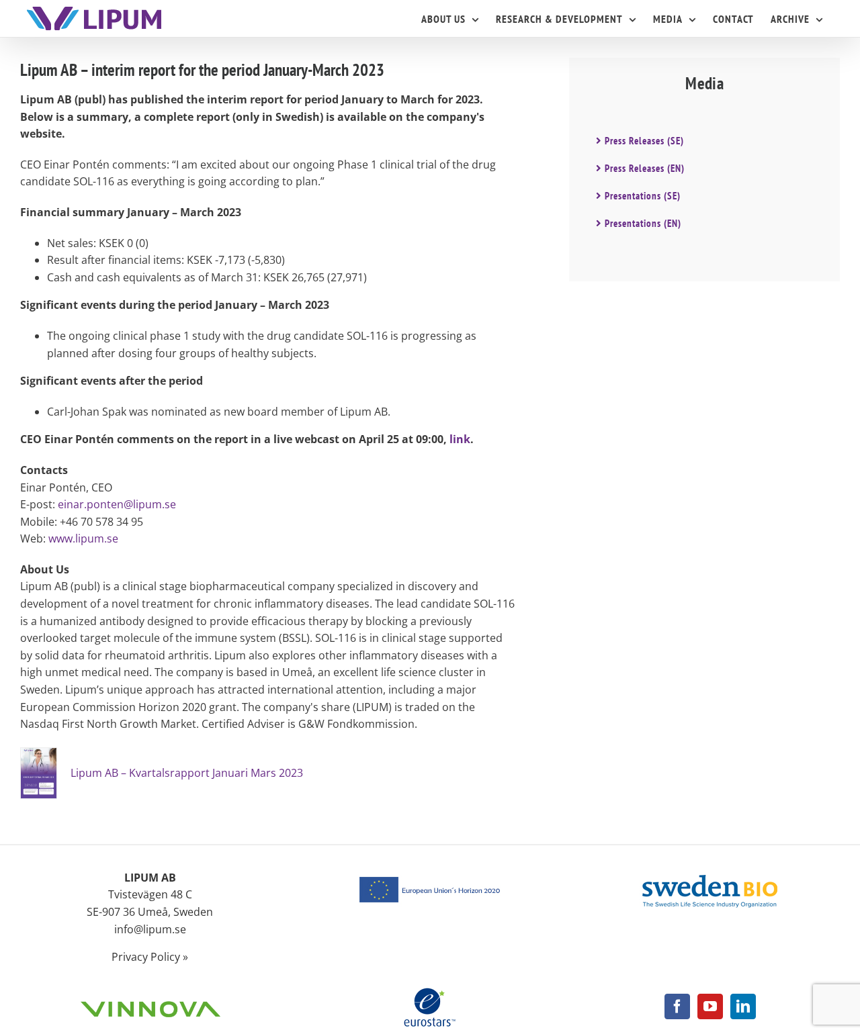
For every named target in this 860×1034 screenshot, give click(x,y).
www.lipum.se (83, 538)
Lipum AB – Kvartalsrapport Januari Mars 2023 (187, 772)
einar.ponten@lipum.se (117, 504)
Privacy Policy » (150, 956)
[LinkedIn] (743, 1006)
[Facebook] (677, 1006)
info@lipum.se (150, 929)
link (459, 439)
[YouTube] (710, 1006)
